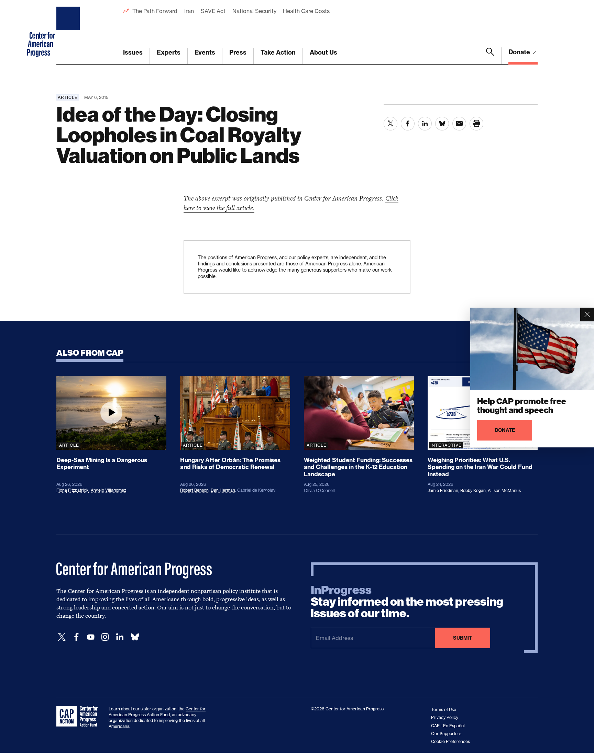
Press (237, 52)
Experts (168, 52)
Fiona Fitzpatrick (72, 490)
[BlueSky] (135, 637)
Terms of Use (443, 709)
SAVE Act (213, 11)
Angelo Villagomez (108, 490)
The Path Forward (154, 11)
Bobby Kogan (473, 490)
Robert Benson (194, 490)
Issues (133, 52)
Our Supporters (446, 733)
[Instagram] (105, 637)
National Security (254, 11)
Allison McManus (504, 490)
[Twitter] (61, 637)
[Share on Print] (476, 123)
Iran (189, 11)
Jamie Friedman (443, 490)
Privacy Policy (444, 717)
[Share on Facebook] (408, 123)
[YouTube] (90, 637)
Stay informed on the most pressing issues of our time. (407, 601)
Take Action (278, 52)
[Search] (490, 56)
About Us (323, 52)
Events (205, 52)
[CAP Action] (79, 716)
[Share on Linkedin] (425, 123)
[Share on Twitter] (390, 123)
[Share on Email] (459, 123)
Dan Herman (223, 490)
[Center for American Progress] (69, 32)
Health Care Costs (306, 11)
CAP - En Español (448, 725)
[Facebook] (76, 637)
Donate (519, 52)
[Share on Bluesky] (442, 123)
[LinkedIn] (119, 637)
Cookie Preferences (450, 741)
